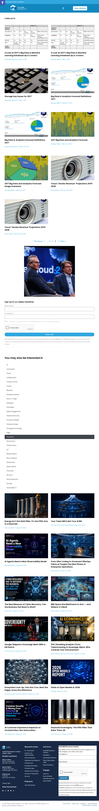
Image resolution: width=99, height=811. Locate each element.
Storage (9, 483)
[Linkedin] (8, 791)
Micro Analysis (12, 458)
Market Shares (12, 454)
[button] (2, 2)
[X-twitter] (6, 791)
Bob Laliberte (55, 571)
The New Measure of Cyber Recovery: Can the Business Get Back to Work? (25, 605)
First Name (9, 313)
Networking (11, 462)
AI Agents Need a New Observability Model (26, 561)
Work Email (9, 306)
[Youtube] (3, 791)
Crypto (9, 386)
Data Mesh (10, 407)
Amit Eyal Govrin (10, 528)
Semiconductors (12, 479)
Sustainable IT (12, 488)
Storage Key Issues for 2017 (18, 96)
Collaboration (11, 378)
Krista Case (8, 611)
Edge (8, 433)
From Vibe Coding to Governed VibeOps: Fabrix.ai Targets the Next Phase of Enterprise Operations (71, 564)
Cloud (9, 373)
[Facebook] (11, 791)
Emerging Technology (14, 428)
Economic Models (13, 420)
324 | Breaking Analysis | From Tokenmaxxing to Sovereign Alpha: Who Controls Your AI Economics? (70, 647)
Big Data (10, 390)
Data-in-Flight (12, 399)
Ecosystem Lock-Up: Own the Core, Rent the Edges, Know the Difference (26, 688)
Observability (11, 466)
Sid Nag (53, 691)
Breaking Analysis (13, 394)
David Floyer (55, 190)
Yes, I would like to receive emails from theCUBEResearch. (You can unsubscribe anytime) (32, 321)
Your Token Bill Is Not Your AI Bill (66, 521)
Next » (63, 241)
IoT (8, 450)
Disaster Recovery (13, 416)
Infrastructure (11, 445)
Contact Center (12, 382)
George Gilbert (56, 59)
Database (10, 403)
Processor (10, 471)
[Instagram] (13, 791)
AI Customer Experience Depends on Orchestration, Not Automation (23, 729)
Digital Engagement (13, 411)
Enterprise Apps (12, 424)
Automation (11, 369)
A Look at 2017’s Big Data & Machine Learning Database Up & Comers (22, 54)
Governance (11, 441)
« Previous (38, 241)
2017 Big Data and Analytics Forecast (69, 140)
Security (9, 475)
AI (7, 365)
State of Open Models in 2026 (65, 687)
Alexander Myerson (11, 59)
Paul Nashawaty (10, 565)
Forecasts (10, 437)
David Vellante (68, 525)
